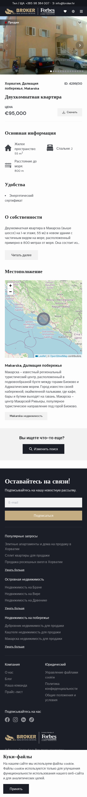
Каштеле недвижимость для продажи (33, 632)
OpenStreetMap (59, 356)
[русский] (73, 11)
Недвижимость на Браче (23, 587)
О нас (9, 672)
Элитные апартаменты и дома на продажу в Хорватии (38, 546)
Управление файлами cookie (61, 674)
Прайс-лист (14, 692)
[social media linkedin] (23, 719)
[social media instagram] (15, 719)
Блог (8, 679)
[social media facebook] (7, 719)
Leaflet (42, 356)
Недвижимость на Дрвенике (26, 600)
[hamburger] (81, 11)
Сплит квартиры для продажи (27, 555)
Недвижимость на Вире (22, 594)
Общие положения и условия (60, 697)
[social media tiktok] (32, 719)
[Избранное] (65, 11)
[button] (43, 319)
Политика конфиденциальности (61, 686)
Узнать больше (14, 570)
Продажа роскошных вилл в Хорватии (34, 562)
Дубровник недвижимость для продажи (34, 626)
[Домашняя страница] (30, 11)
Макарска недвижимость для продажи (33, 639)
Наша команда (16, 685)
